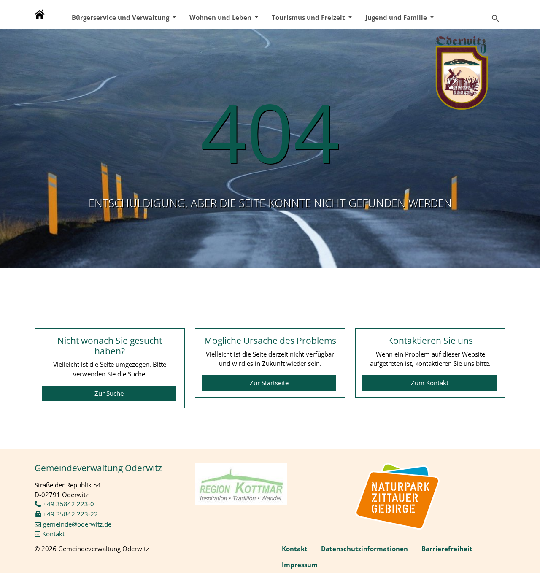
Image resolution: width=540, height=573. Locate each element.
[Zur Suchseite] (495, 14)
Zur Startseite (269, 382)
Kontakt (53, 534)
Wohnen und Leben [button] (221, 17)
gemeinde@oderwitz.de (77, 524)
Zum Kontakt (429, 382)
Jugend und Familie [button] (397, 17)
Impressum (300, 564)
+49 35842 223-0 (68, 504)
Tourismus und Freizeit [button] (309, 17)
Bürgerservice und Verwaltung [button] (121, 17)
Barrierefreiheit (446, 548)
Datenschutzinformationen (364, 548)
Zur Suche (109, 393)
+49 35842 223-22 (70, 514)
